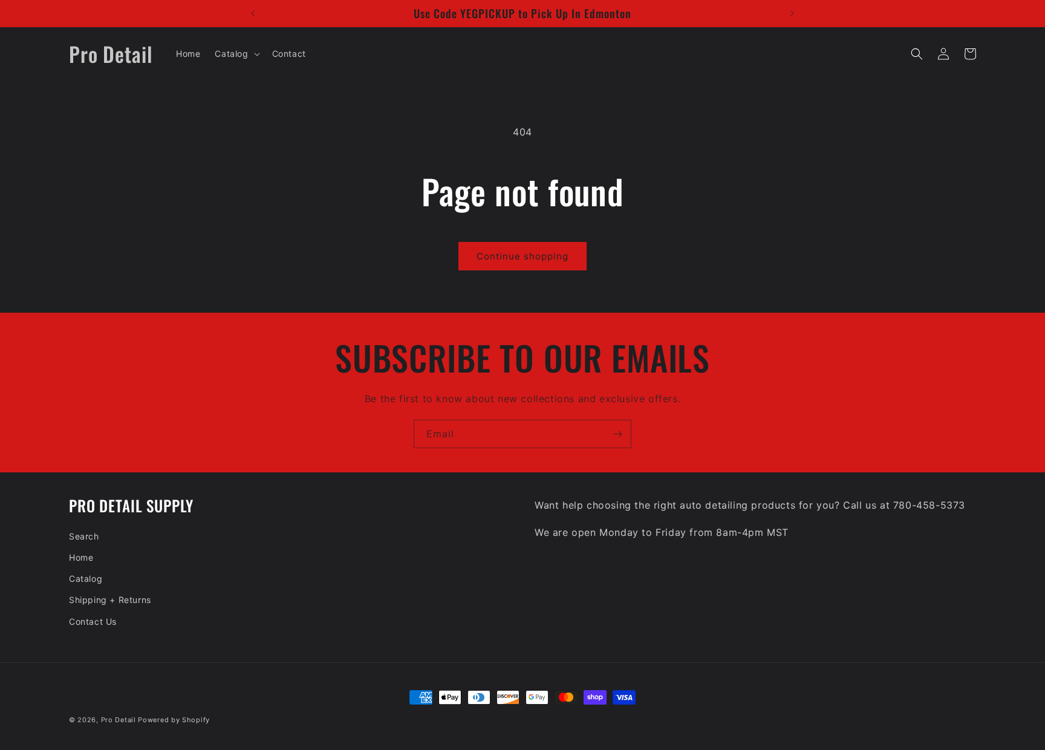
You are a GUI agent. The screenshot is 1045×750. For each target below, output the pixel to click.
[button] (235, 54)
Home (81, 557)
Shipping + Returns (110, 600)
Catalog (85, 578)
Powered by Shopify (174, 720)
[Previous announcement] (252, 13)
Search (84, 536)
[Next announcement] (792, 13)
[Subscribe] (617, 434)
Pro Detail (118, 720)
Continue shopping (522, 256)
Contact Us (93, 621)
